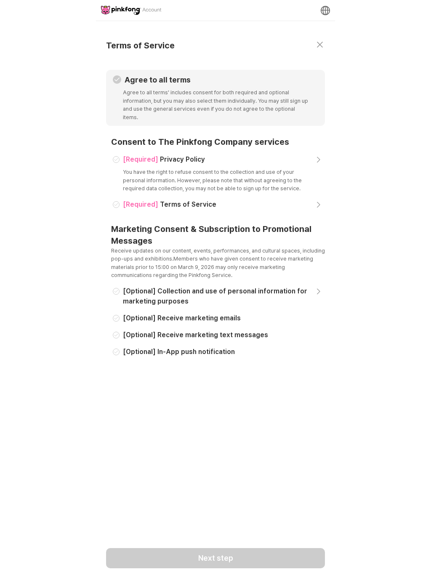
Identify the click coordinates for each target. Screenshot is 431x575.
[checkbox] (117, 79)
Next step (215, 558)
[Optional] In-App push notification (179, 352)
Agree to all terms (158, 79)
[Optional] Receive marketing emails (182, 318)
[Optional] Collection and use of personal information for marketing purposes (215, 296)
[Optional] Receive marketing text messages (195, 335)
